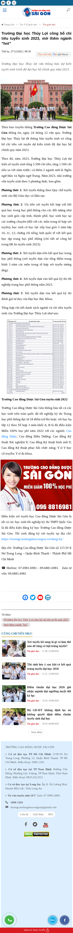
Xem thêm (36, 732)
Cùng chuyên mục (17, 633)
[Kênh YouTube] (40, 597)
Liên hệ (24, 814)
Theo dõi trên (45, 54)
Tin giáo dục (49, 24)
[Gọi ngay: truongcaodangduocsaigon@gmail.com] (11, 922)
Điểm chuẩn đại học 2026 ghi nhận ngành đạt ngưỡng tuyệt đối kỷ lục (49, 691)
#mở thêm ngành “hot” (16, 624)
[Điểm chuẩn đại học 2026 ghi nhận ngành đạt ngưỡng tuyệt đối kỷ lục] (14, 693)
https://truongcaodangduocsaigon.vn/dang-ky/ (32, 539)
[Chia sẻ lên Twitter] (33, 597)
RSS (50, 814)
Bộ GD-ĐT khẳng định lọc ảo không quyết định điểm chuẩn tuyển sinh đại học (49, 714)
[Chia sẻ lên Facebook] (25, 597)
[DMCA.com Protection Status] (36, 834)
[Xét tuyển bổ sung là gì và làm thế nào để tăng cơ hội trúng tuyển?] (14, 648)
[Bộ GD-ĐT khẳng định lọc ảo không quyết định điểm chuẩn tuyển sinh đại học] (14, 716)
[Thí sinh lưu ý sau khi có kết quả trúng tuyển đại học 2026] (14, 670)
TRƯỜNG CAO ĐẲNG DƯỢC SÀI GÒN (29, 747)
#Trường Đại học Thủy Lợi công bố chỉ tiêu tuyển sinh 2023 (36, 619)
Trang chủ (8, 24)
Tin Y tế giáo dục (28, 24)
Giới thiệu (38, 814)
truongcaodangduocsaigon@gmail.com (33, 807)
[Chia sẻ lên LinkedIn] (48, 597)
